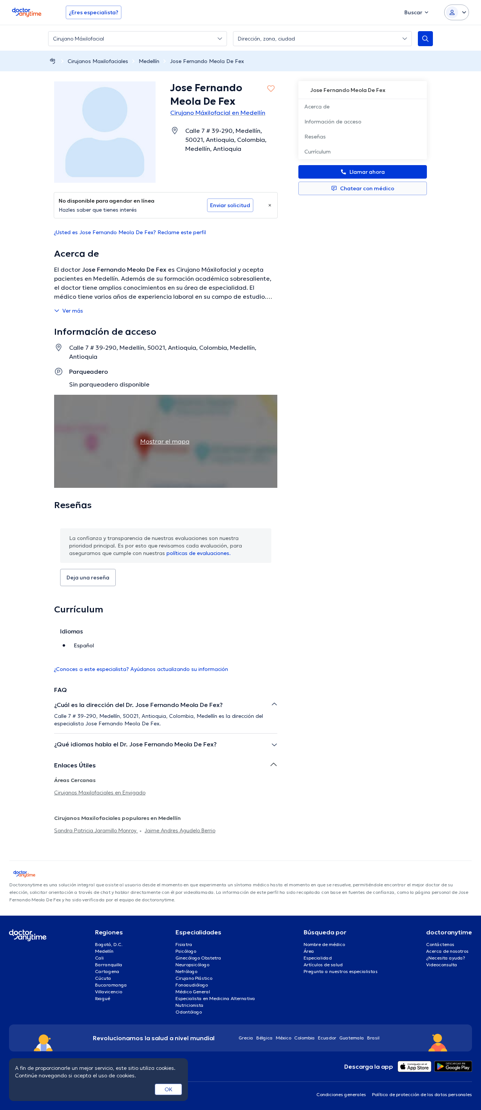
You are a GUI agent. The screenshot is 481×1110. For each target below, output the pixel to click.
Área (309, 951)
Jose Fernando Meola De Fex (207, 61)
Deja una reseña (88, 577)
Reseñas (315, 136)
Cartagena (107, 971)
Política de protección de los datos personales (422, 1094)
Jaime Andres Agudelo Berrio (180, 830)
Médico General (192, 991)
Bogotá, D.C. (109, 944)
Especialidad (318, 958)
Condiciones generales (341, 1094)
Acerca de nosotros (447, 951)
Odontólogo (188, 1012)
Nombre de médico (324, 944)
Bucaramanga (111, 985)
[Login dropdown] (456, 12)
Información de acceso (333, 121)
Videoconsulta (441, 964)
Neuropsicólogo (192, 964)
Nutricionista (189, 1005)
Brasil (373, 1038)
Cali (99, 958)
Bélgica (264, 1038)
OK (168, 1089)
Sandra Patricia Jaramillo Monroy (96, 830)
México (283, 1038)
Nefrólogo (186, 971)
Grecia (246, 1038)
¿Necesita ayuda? (445, 958)
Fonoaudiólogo (191, 985)
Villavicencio (108, 991)
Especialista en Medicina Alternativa (215, 998)
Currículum (317, 151)
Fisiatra (183, 944)
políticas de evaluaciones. (198, 553)
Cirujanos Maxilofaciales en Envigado (99, 792)
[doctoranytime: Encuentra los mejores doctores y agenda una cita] (52, 61)
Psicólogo (185, 951)
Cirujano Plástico (193, 978)
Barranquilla (109, 964)
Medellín (149, 61)
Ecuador (327, 1038)
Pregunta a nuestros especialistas (341, 971)
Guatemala (351, 1038)
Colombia (304, 1038)
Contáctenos (440, 944)
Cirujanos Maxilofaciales (98, 61)
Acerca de (317, 106)
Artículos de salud (323, 964)
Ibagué (102, 998)
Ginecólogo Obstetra (198, 958)
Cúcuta (103, 978)
